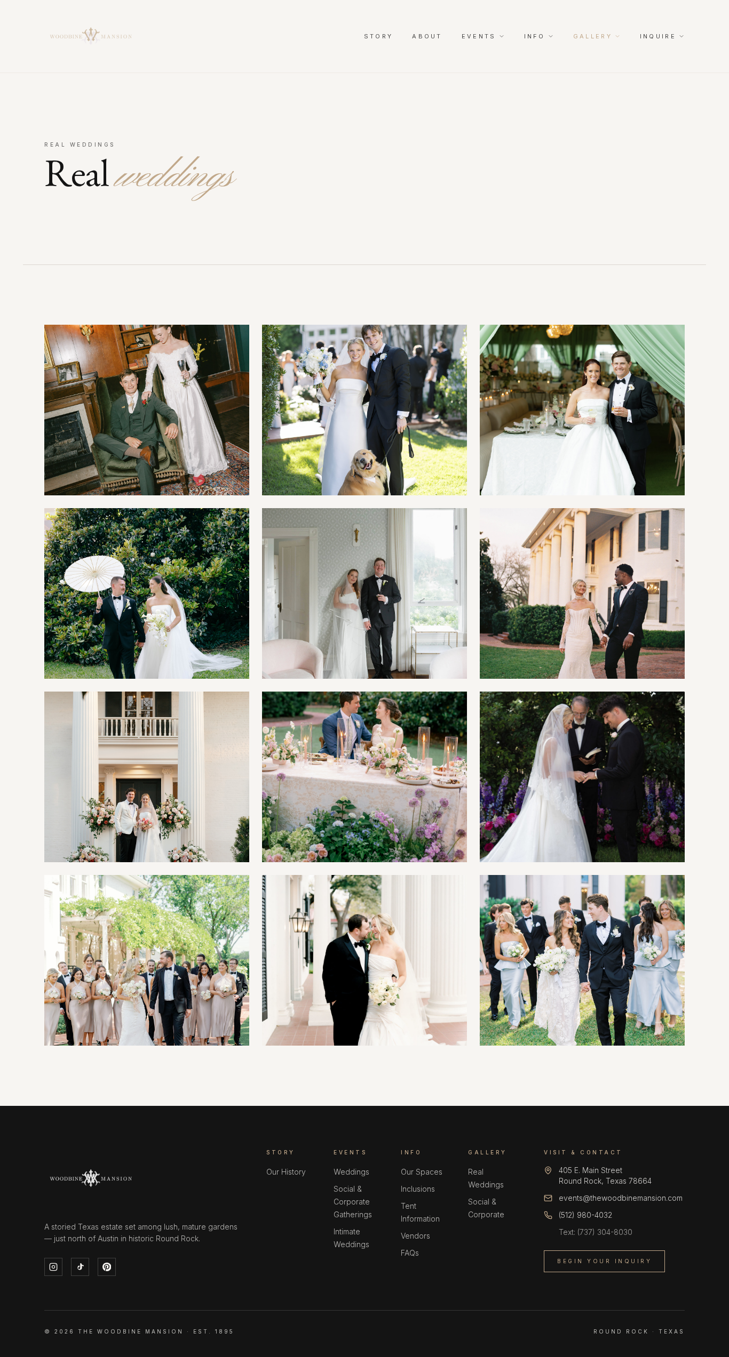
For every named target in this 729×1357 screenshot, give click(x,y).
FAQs (410, 1252)
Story (378, 36)
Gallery (592, 36)
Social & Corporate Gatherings (353, 1201)
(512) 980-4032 (585, 1214)
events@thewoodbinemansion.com (621, 1197)
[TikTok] (80, 1267)
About (427, 36)
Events (479, 36)
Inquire (658, 36)
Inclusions (418, 1188)
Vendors (415, 1235)
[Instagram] (53, 1267)
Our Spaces (421, 1171)
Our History (286, 1171)
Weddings (351, 1171)
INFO (534, 36)
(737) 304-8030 (604, 1231)
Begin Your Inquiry (604, 1261)
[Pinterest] (107, 1267)
